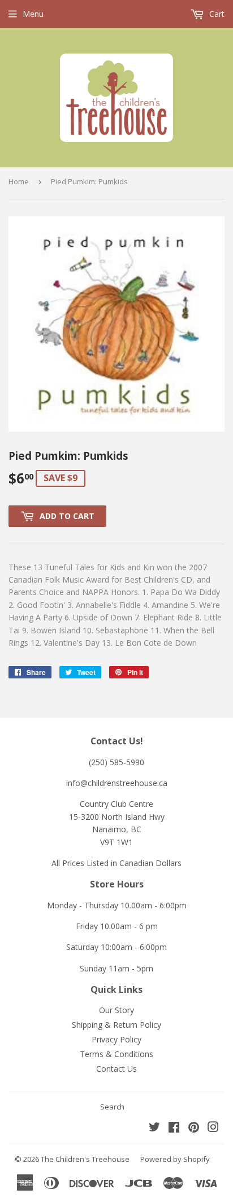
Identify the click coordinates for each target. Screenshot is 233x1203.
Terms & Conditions (116, 1054)
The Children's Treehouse (85, 1159)
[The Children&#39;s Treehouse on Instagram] (213, 1128)
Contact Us (116, 1068)
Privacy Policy (116, 1039)
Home (18, 181)
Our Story (116, 1010)
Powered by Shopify (175, 1159)
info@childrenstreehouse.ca (116, 783)
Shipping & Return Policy (116, 1024)
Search (112, 1107)
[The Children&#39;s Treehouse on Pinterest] (194, 1128)
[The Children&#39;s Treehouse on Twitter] (154, 1128)
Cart (216, 13)
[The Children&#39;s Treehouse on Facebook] (174, 1128)
